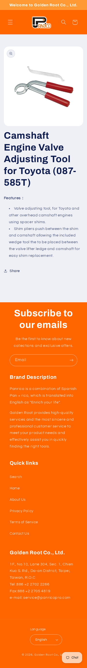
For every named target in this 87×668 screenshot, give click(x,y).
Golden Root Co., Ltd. (49, 654)
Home (15, 488)
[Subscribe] (71, 360)
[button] (10, 22)
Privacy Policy (21, 511)
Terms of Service (24, 522)
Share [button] (15, 271)
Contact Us (19, 533)
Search (16, 477)
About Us (18, 499)
